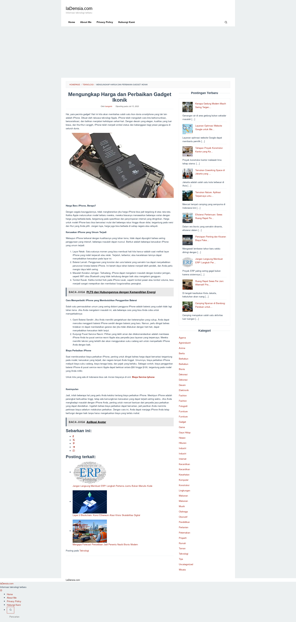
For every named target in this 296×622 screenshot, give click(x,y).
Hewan (182, 437)
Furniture (183, 411)
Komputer (183, 479)
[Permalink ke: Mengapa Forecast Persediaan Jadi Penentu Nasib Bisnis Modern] (90, 530)
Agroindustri (185, 342)
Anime (182, 348)
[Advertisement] (148, 52)
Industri (182, 448)
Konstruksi (184, 485)
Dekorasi (183, 374)
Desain (182, 385)
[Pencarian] (226, 22)
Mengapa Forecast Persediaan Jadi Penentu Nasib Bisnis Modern (105, 544)
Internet (182, 458)
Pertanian (183, 527)
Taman (182, 548)
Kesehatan (184, 474)
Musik (182, 506)
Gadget (182, 421)
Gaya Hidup (184, 432)
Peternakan (184, 532)
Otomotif (183, 516)
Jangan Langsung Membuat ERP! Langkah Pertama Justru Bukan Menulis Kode (112, 485)
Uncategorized (186, 564)
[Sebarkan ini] (73, 436)
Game (182, 427)
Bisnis (182, 369)
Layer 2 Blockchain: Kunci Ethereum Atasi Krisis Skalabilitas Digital (106, 515)
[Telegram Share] (74, 447)
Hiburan (182, 442)
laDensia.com (79, 8)
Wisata (182, 569)
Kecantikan (184, 464)
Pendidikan (184, 522)
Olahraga (183, 511)
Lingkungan (184, 490)
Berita (182, 353)
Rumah (182, 543)
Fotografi (183, 406)
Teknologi (84, 550)
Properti (183, 537)
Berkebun (183, 358)
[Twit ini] (74, 440)
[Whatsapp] (74, 450)
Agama (182, 337)
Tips (181, 559)
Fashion (183, 395)
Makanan (183, 495)
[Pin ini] (74, 443)
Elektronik (184, 390)
